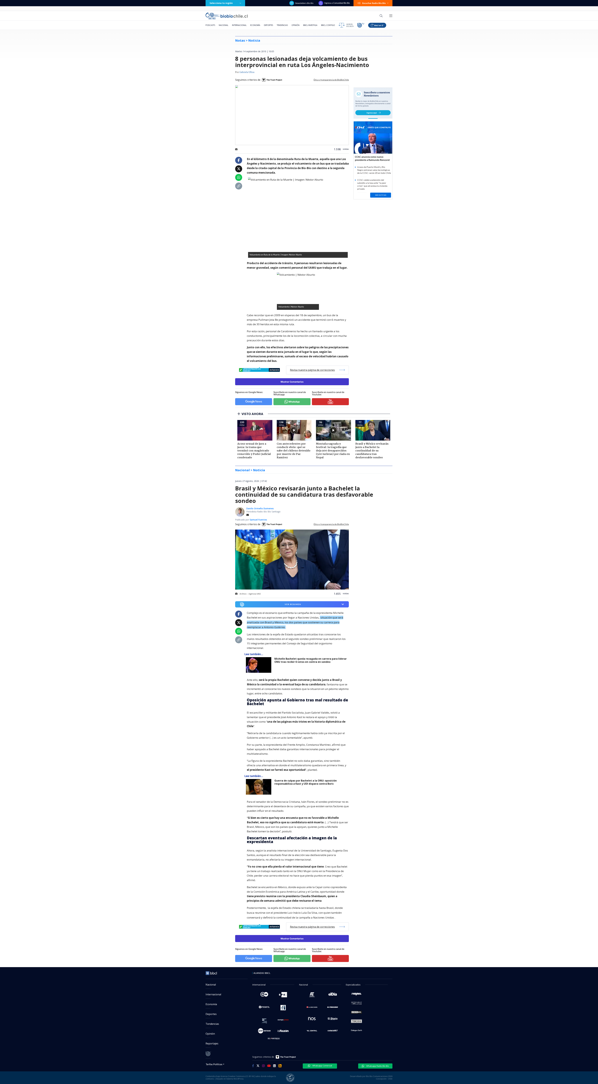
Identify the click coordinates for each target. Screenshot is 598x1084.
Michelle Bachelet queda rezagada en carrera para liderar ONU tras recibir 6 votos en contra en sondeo (310, 660)
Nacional (223, 25)
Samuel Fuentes (258, 519)
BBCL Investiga (310, 25)
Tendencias (282, 25)
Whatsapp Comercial (322, 1065)
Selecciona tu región (221, 3)
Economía (255, 25)
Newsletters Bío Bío (304, 3)
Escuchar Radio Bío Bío (374, 3)
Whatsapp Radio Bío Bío (377, 1066)
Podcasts (210, 25)
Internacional (239, 25)
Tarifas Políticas (214, 1064)
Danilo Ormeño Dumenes (260, 508)
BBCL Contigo (328, 25)
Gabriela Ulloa (246, 72)
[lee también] (259, 665)
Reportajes (212, 1043)
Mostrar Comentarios (292, 381)
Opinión (295, 25)
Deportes (268, 25)
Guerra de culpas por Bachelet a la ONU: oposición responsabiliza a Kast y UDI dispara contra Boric (305, 782)
